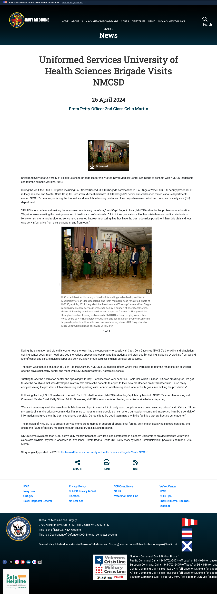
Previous (60, 284)
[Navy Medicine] (29, 20)
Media (107, 28)
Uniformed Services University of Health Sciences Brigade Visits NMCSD (105, 452)
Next (154, 284)
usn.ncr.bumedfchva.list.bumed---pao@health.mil (148, 544)
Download (101, 166)
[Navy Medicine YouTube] (23, 561)
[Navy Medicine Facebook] (5, 561)
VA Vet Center (168, 486)
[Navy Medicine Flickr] (34, 561)
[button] (74, 2)
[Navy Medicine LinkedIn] (28, 561)
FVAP (163, 491)
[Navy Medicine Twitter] (11, 561)
